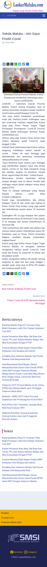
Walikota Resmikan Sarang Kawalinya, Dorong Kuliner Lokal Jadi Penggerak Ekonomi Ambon (20, 416)
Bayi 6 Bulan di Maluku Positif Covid (19, 289)
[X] (8, 64)
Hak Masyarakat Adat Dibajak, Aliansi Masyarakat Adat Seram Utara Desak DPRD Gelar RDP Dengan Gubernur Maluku (22, 367)
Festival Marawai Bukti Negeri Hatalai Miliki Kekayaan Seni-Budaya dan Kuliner (22, 349)
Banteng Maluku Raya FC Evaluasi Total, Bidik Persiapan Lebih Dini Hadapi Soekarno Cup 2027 (23, 328)
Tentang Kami (7, 518)
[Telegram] (20, 64)
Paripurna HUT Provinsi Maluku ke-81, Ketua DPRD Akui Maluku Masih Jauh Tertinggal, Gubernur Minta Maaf (23, 388)
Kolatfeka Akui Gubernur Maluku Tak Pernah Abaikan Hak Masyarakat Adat (22, 357)
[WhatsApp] (16, 64)
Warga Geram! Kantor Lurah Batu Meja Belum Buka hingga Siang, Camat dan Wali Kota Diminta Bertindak (23, 377)
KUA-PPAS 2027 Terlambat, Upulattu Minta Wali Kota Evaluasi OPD (22, 406)
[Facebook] (4, 64)
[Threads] (12, 64)
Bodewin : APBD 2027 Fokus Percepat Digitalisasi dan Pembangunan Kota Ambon (22, 398)
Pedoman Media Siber (11, 522)
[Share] (28, 64)
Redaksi (5, 513)
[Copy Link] (24, 64)
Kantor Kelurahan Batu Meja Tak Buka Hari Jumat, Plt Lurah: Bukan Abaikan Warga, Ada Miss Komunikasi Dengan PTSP (22, 339)
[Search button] (4, 15)
